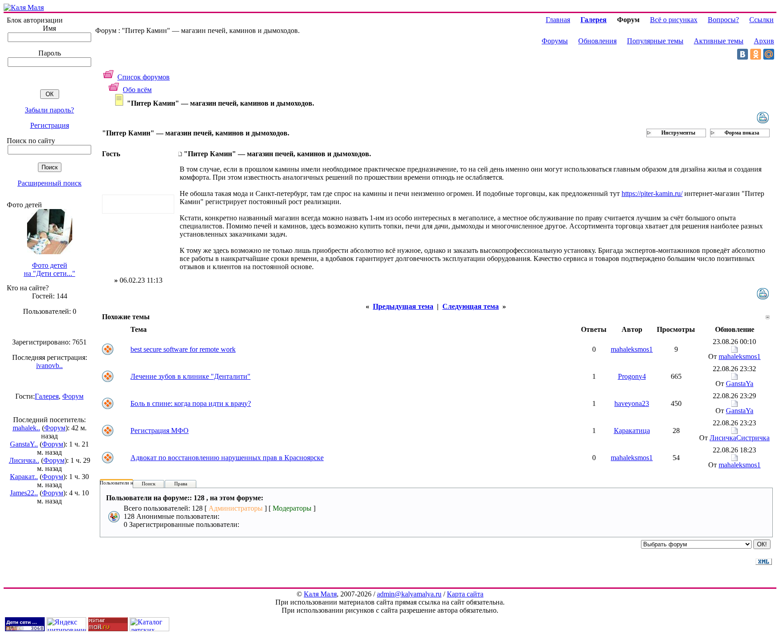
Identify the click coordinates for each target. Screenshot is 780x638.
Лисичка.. (24, 460)
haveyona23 (631, 403)
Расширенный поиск (50, 183)
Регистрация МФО (159, 430)
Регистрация (49, 125)
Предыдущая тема (403, 306)
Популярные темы (655, 41)
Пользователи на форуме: (127, 482)
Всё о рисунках (673, 19)
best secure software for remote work (183, 349)
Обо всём (137, 89)
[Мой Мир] (768, 54)
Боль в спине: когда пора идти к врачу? (190, 403)
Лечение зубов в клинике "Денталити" (190, 376)
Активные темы (718, 41)
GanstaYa (739, 383)
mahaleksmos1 (632, 349)
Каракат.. (24, 476)
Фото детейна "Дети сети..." (49, 269)
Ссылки (761, 19)
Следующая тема (470, 306)
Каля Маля (320, 594)
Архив (764, 41)
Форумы (555, 41)
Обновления (597, 41)
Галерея (47, 396)
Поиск (148, 483)
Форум (73, 396)
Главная (558, 19)
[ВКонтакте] (742, 54)
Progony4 (632, 376)
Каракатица (632, 430)
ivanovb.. (49, 365)
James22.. (24, 493)
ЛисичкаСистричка (740, 438)
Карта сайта (465, 594)
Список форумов (143, 77)
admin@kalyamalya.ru (409, 594)
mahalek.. (26, 428)
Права (180, 483)
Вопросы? (723, 19)
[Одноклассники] (755, 54)
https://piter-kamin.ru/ (652, 193)
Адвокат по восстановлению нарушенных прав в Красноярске (227, 457)
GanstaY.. (24, 444)
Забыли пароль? (49, 110)
